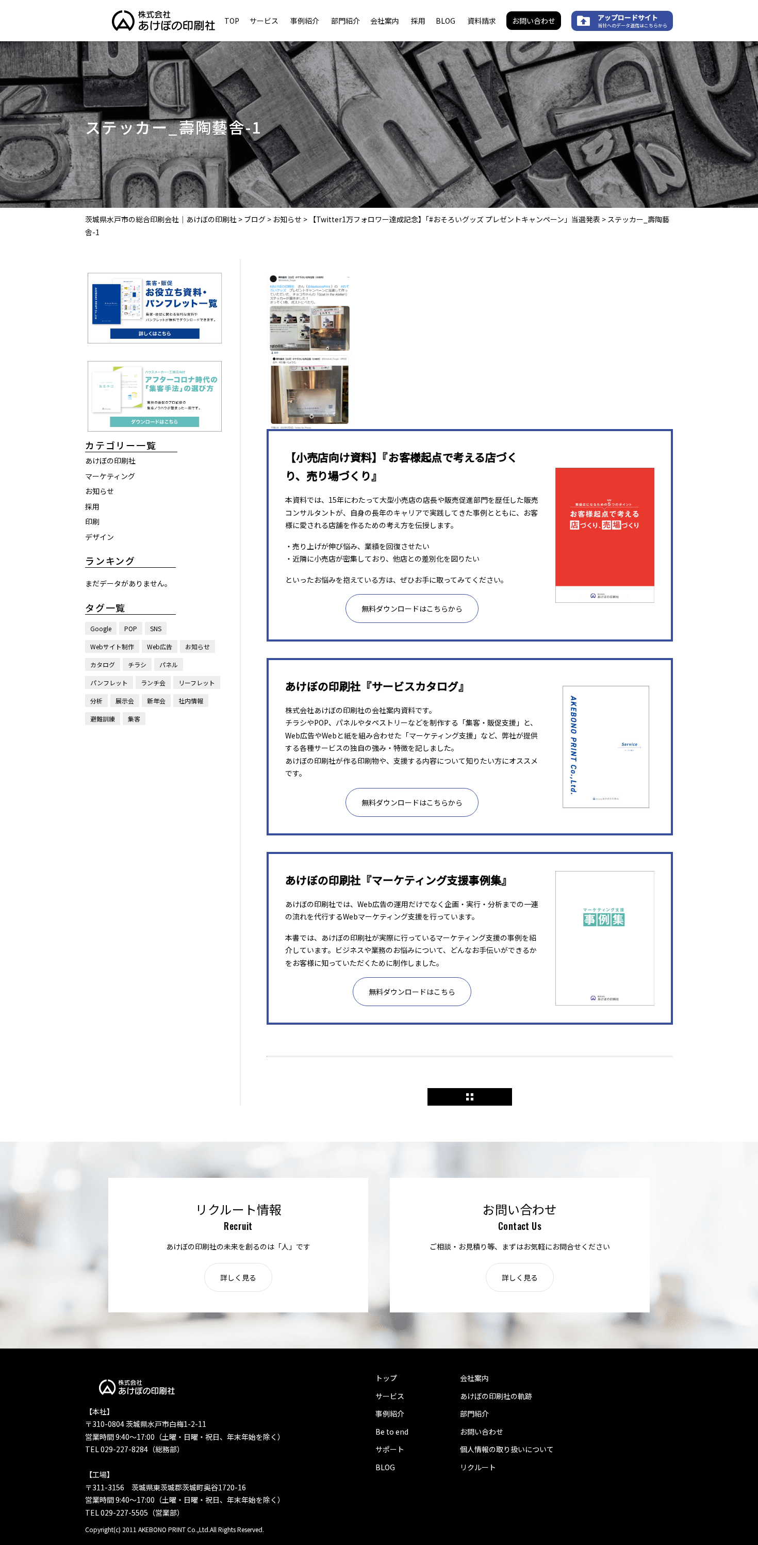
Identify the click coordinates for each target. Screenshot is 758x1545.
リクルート (478, 1467)
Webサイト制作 (112, 646)
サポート (389, 1449)
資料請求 (481, 20)
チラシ (137, 664)
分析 (96, 700)
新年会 (156, 700)
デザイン (99, 536)
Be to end (391, 1431)
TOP (231, 20)
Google (100, 628)
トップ (386, 1378)
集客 (134, 718)
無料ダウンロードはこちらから (412, 608)
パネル (168, 664)
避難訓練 (102, 718)
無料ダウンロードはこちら (412, 992)
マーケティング (110, 475)
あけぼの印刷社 (110, 460)
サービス (264, 20)
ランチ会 (153, 682)
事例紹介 (304, 20)
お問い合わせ (533, 20)
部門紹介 (345, 20)
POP (130, 628)
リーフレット (196, 682)
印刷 (92, 521)
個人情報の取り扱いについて (507, 1449)
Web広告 (159, 646)
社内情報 (190, 700)
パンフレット (109, 682)
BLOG (445, 20)
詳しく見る (238, 1277)
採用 (418, 20)
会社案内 (384, 20)
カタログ (102, 664)
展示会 (125, 700)
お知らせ (99, 491)
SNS (155, 628)
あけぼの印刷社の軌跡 (496, 1396)
